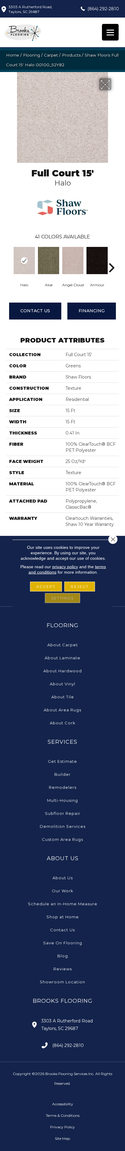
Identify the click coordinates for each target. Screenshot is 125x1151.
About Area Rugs (62, 709)
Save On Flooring (62, 942)
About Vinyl (62, 683)
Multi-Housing (62, 800)
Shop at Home (62, 916)
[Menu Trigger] (110, 32)
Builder (62, 774)
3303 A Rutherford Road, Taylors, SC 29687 (30, 9)
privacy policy (65, 566)
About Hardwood (62, 670)
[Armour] (97, 260)
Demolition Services (63, 826)
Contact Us (35, 310)
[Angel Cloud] (73, 260)
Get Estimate (62, 761)
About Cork (63, 722)
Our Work (62, 890)
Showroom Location (62, 981)
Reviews (62, 968)
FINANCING (92, 310)
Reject (80, 586)
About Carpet (62, 644)
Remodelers (62, 787)
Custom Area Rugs (62, 839)
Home (12, 55)
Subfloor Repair (62, 813)
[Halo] (24, 260)
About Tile (62, 696)
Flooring (31, 55)
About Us (62, 877)
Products (71, 55)
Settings (62, 598)
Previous (9, 259)
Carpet (51, 55)
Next (111, 259)
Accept (46, 586)
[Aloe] (48, 260)
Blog (62, 955)
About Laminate (62, 657)
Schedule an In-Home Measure (62, 903)
